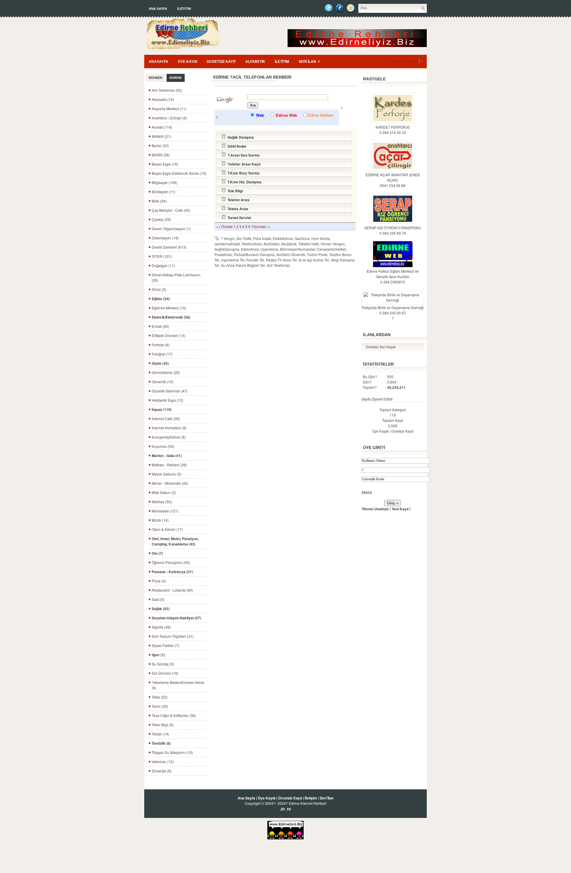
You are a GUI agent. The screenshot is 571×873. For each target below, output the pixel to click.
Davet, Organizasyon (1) (171, 228)
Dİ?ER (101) (162, 256)
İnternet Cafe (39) (166, 418)
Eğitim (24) (161, 298)
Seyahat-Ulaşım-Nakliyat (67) (176, 618)
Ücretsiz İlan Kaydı (381, 346)
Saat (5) (158, 599)
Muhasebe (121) (165, 510)
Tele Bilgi (234, 191)
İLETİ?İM (184, 8)
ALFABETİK (255, 62)
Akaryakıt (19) (163, 99)
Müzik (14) (160, 520)
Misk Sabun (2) (164, 492)
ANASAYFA (158, 62)
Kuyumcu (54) (163, 446)
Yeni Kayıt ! (401, 509)
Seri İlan (326, 798)
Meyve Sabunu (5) (166, 473)
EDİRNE (176, 77)
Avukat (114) (162, 127)
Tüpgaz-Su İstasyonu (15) (172, 752)
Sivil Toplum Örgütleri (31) (173, 636)
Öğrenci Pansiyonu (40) (171, 562)
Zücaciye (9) (162, 770)
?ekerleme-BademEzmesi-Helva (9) (178, 685)
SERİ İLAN (309, 61)
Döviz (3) (159, 289)
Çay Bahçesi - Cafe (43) (171, 210)
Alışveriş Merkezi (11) (169, 108)
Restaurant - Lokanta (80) (172, 590)
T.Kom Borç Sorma (243, 173)
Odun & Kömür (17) (167, 529)
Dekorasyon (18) (165, 237)
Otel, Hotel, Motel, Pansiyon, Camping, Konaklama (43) (175, 541)
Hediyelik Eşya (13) (167, 400)
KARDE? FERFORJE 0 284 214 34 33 (393, 129)
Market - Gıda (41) (167, 455)
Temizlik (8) (161, 743)
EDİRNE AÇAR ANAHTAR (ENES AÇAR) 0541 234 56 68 (392, 180)
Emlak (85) (160, 326)
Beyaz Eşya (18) (165, 163)
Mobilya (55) (162, 501)
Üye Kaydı (380, 431)
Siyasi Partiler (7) (165, 645)
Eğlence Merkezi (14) (169, 307)
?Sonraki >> (261, 226)
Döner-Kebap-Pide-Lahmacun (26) (176, 277)
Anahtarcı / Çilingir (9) (169, 117)
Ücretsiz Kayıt (402, 431)
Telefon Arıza (238, 199)
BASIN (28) (161, 154)
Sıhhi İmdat (236, 146)
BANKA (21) (161, 136)
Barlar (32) (160, 145)
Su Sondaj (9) (163, 663)
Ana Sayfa (158, 8)
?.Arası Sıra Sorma (243, 155)
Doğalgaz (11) (163, 265)
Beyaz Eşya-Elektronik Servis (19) (179, 173)
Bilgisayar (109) (164, 182)
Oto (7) (157, 553)
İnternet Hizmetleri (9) (169, 427)
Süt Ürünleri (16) (165, 673)
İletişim (311, 798)
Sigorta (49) (161, 626)
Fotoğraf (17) (162, 353)
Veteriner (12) (163, 761)
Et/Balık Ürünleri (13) (168, 335)
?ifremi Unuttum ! (376, 509)
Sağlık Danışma (240, 137)
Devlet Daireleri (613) (169, 247)
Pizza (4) (159, 580)
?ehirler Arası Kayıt (243, 164)
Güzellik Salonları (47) (170, 390)
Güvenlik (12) (162, 381)
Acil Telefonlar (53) (167, 90)
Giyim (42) (160, 363)
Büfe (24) (159, 200)
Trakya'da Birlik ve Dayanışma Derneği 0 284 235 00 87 (392, 310)
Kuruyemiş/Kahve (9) (169, 436)
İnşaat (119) (162, 409)
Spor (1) (158, 654)
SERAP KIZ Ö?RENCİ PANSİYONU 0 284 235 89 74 (392, 230)
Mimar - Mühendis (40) (170, 483)
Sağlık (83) (161, 608)
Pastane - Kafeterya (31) (172, 571)
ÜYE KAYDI (187, 62)
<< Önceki (224, 226)
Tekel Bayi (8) (163, 724)
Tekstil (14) (160, 733)
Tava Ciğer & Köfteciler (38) (174, 715)
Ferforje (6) (161, 344)
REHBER (155, 77)
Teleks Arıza (237, 208)
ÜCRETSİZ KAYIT (221, 62)
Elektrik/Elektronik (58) (171, 317)
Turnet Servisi (238, 217)
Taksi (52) (159, 696)
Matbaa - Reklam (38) (169, 464)
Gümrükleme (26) (166, 372)
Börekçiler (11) (163, 191)
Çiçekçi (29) (161, 219)
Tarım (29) (160, 706)
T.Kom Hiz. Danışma (243, 182)
